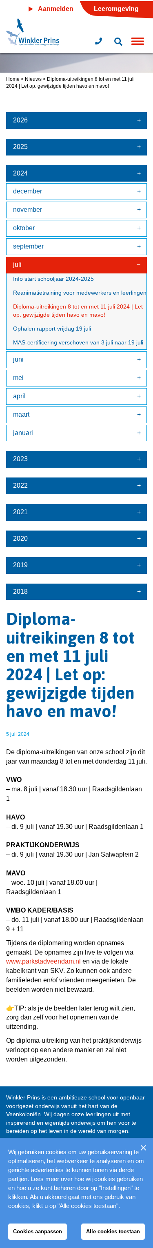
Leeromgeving (116, 8)
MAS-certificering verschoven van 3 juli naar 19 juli (78, 342)
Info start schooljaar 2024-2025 (53, 278)
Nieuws (33, 79)
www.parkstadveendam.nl (43, 961)
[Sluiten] (143, 1147)
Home (13, 79)
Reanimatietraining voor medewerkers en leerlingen (79, 292)
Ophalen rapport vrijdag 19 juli (52, 328)
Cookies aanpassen (37, 1231)
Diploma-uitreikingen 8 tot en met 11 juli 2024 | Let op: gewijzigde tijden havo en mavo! (78, 310)
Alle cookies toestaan (113, 1231)
